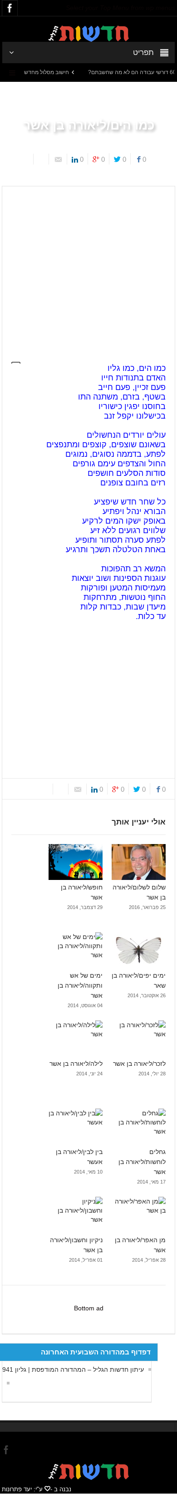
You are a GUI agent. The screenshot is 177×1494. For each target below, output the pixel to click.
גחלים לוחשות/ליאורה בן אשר (142, 1161)
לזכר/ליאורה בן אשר (139, 1063)
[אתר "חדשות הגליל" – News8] (88, 33)
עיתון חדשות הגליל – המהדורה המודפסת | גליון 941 (73, 1369)
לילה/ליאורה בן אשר (76, 1063)
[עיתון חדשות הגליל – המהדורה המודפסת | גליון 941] (6, 1383)
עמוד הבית (149, 179)
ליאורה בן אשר (111, 179)
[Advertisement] (88, 269)
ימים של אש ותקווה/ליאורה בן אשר (80, 985)
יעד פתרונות (17, 1489)
